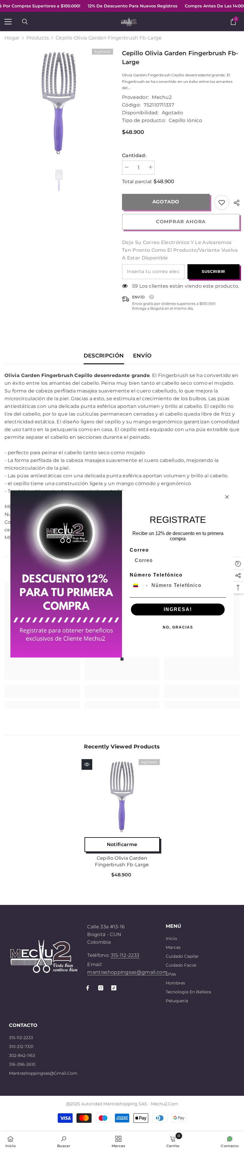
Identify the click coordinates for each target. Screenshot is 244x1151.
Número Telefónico (156, 574)
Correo (139, 549)
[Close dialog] (227, 497)
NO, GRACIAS (178, 627)
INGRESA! (178, 609)
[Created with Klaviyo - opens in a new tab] (122, 659)
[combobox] (139, 585)
